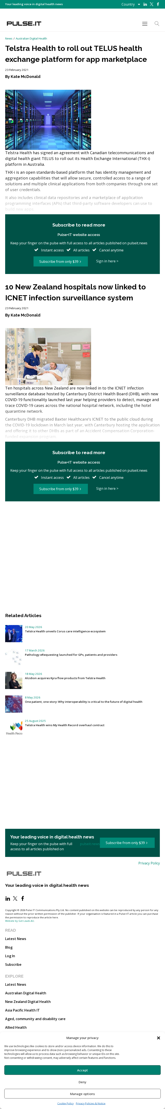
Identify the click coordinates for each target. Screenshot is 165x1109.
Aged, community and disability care (35, 1018)
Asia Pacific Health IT (22, 1010)
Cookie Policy (65, 1103)
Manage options (82, 1094)
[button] (158, 1038)
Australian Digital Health (31, 38)
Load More (82, 515)
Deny (82, 1082)
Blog (8, 947)
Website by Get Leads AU (19, 920)
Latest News (15, 938)
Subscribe (13, 964)
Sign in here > (107, 261)
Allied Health (16, 1027)
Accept (82, 1070)
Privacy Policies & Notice (90, 1103)
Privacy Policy (149, 863)
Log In (10, 956)
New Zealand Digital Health (28, 1001)
